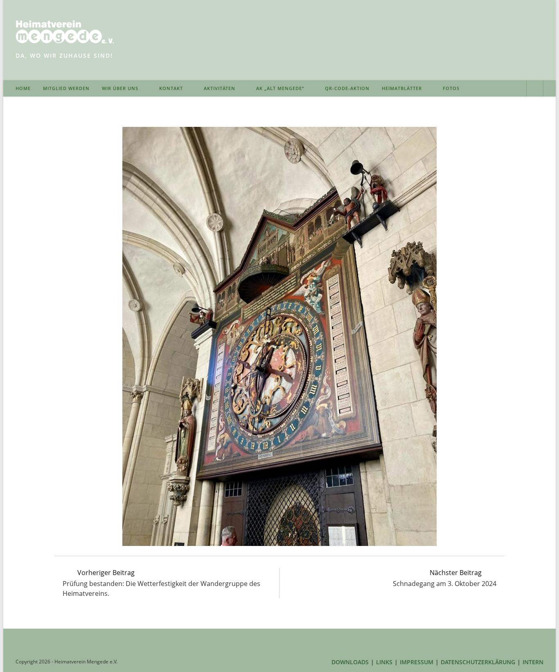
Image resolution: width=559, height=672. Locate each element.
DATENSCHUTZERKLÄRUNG (478, 662)
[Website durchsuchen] (535, 89)
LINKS (384, 662)
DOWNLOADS (350, 662)
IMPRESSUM (416, 662)
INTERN (533, 662)
